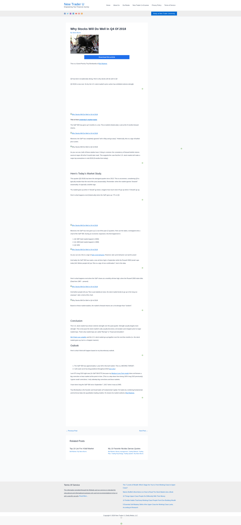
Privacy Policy (156, 5)
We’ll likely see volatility (78, 337)
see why (112, 369)
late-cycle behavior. (98, 255)
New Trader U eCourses (141, 5)
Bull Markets (103, 63)
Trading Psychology (117, 453)
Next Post (143, 431)
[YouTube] (76, 13)
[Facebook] (65, 13)
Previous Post (71, 431)
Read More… (83, 496)
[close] (121, 517)
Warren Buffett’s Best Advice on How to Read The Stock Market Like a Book (148, 492)
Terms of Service (169, 5)
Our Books (126, 5)
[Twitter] (68, 13)
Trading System (128, 453)
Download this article (107, 57)
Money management (122, 451)
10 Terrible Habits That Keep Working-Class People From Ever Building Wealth (149, 500)
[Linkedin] (73, 13)
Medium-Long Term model (120, 373)
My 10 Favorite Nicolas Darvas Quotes (124, 449)
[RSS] (82, 13)
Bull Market (73, 451)
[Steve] (79, 13)
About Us (116, 5)
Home (108, 5)
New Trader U (74, 4)
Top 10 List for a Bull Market (82, 449)
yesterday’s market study (88, 119)
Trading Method (133, 451)
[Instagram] (70, 13)
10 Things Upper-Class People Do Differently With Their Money (144, 496)
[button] (164, 13)
